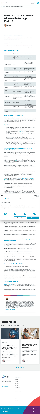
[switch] (15, 214)
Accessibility (17, 408)
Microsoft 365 (11, 11)
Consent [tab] (7, 198)
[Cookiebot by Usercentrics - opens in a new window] (34, 196)
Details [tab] (20, 198)
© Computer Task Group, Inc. (5, 411)
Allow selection (19, 217)
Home (1, 6)
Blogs (4, 6)
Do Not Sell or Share (24, 408)
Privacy (2, 408)
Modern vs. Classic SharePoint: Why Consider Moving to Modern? (14, 6)
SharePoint (6, 11)
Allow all (32, 217)
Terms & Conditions (11, 408)
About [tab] (33, 198)
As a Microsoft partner (8, 284)
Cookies (5, 408)
